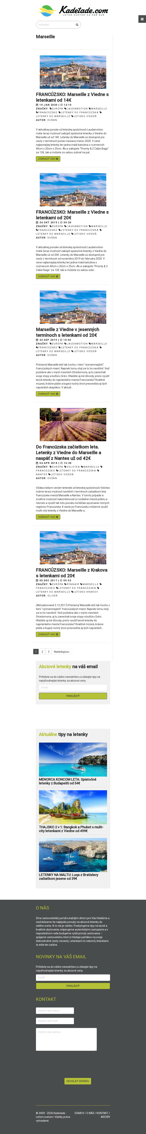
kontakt (102, 1113)
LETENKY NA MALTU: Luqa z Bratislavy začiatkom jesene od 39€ (68, 877)
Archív (105, 1116)
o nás (90, 1113)
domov (79, 1113)
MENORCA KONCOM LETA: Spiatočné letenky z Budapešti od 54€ (67, 781)
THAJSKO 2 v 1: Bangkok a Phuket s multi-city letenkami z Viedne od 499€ (71, 829)
